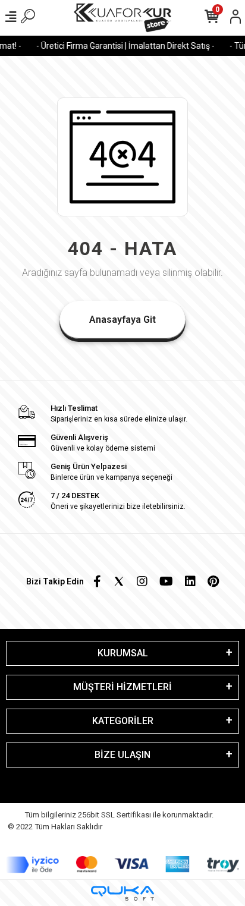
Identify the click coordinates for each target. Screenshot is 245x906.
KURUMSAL (123, 653)
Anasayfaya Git (122, 319)
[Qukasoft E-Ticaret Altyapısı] (122, 893)
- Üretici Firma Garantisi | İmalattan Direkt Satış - (123, 46)
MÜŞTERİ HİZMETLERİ (122, 687)
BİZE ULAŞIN (122, 754)
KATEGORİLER (122, 720)
